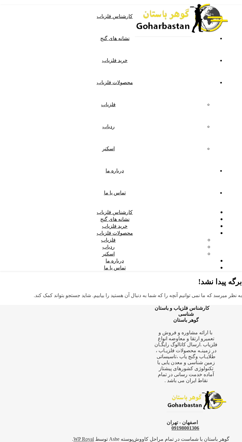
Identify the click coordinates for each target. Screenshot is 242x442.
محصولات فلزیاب (115, 82)
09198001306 (185, 428)
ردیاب (108, 126)
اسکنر (108, 148)
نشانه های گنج (115, 38)
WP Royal (83, 439)
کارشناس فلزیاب (115, 16)
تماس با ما (115, 192)
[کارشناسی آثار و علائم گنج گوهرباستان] (182, 38)
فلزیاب (108, 104)
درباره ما (115, 170)
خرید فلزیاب (115, 60)
